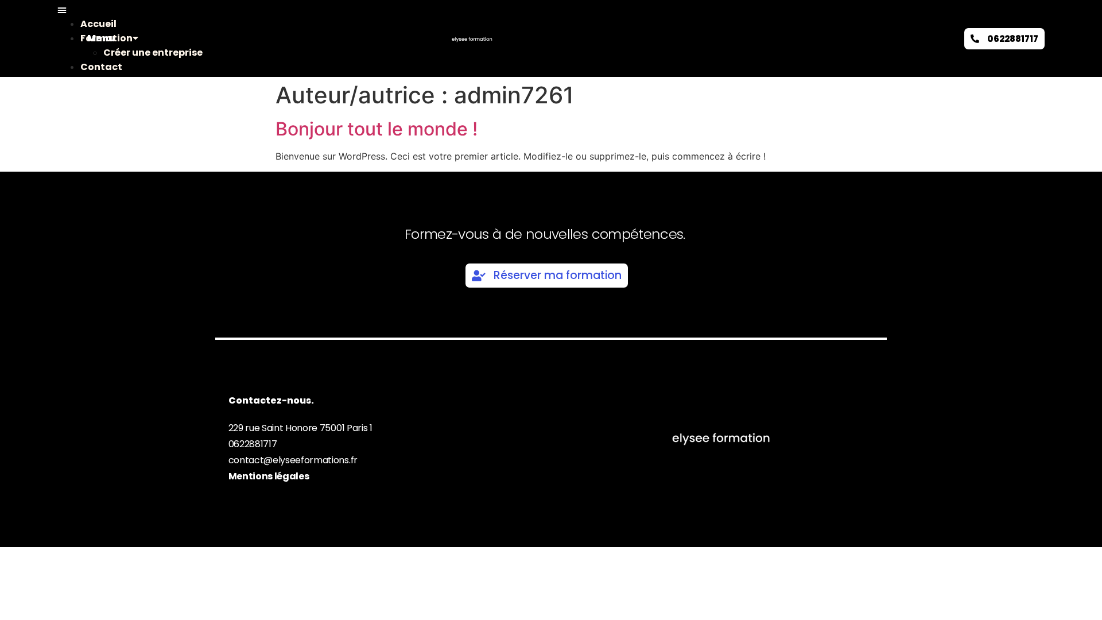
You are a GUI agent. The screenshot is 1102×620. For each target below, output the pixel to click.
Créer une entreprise (153, 52)
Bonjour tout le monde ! (377, 129)
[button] (72, 10)
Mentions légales (268, 476)
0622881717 (252, 444)
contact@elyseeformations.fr (293, 460)
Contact (101, 66)
